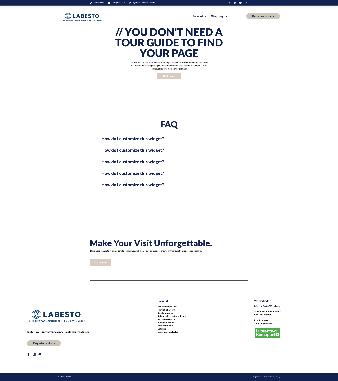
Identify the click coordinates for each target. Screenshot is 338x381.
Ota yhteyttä (219, 16)
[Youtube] (39, 354)
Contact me (100, 262)
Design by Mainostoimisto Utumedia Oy (266, 377)
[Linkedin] (34, 354)
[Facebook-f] (28, 354)
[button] (169, 139)
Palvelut (198, 16)
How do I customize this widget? (132, 138)
